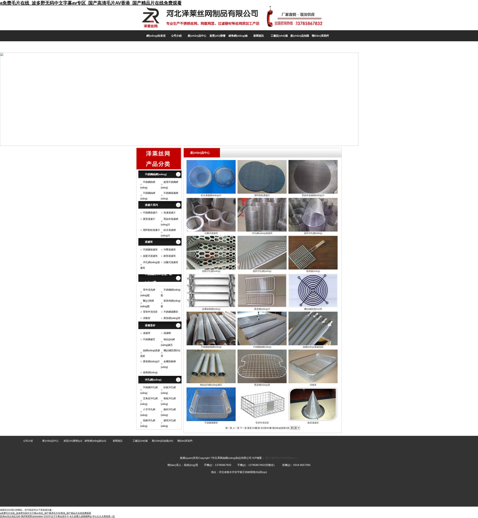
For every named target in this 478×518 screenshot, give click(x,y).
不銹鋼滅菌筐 (171, 311)
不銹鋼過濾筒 (150, 249)
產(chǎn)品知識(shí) (162, 440)
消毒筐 (146, 318)
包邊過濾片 (170, 212)
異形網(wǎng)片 (151, 361)
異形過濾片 (149, 219)
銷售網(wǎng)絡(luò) (95, 440)
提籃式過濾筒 (150, 256)
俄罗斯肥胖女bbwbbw (32, 516)
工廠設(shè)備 (279, 35)
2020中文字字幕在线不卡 (56, 516)
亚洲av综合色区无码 (10, 516)
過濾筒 (149, 241)
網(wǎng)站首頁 (156, 35)
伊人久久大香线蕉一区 (103, 516)
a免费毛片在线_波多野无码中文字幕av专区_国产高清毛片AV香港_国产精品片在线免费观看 (91, 2)
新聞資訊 (258, 35)
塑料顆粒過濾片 (151, 230)
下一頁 (243, 428)
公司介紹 (176, 35)
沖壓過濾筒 (170, 249)
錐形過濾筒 (170, 256)
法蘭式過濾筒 (171, 262)
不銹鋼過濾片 (150, 212)
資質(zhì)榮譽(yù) (72, 440)
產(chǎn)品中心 (197, 35)
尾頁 (249, 428)
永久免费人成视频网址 (80, 516)
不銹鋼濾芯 (149, 339)
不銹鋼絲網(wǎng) (156, 174)
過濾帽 (167, 333)
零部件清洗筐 (150, 311)
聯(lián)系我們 (320, 35)
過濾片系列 (151, 204)
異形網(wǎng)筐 (172, 318)
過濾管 (146, 333)
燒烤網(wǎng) (150, 372)
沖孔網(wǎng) (153, 379)
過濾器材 (150, 325)
